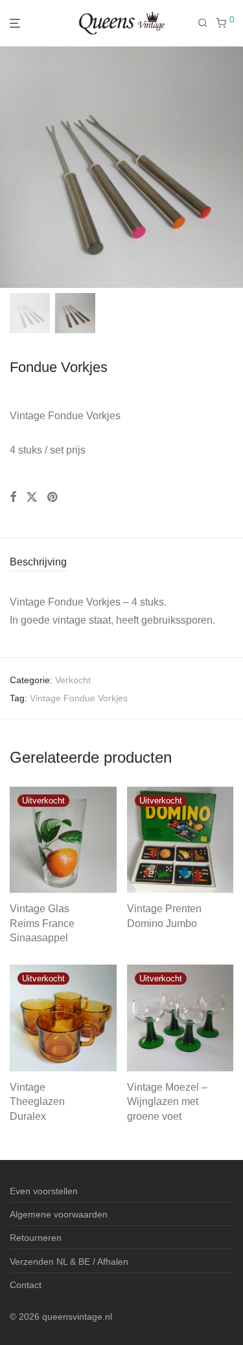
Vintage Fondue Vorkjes (79, 698)
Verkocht (73, 680)
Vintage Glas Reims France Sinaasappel (42, 923)
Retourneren (36, 1237)
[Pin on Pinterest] (53, 497)
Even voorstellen (44, 1191)
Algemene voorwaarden (59, 1214)
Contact (25, 1285)
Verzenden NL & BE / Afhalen (69, 1261)
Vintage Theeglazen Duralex (37, 1102)
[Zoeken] (207, 23)
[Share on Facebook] (13, 497)
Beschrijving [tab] (38, 561)
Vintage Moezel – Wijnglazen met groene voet (167, 1102)
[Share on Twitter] (32, 497)
